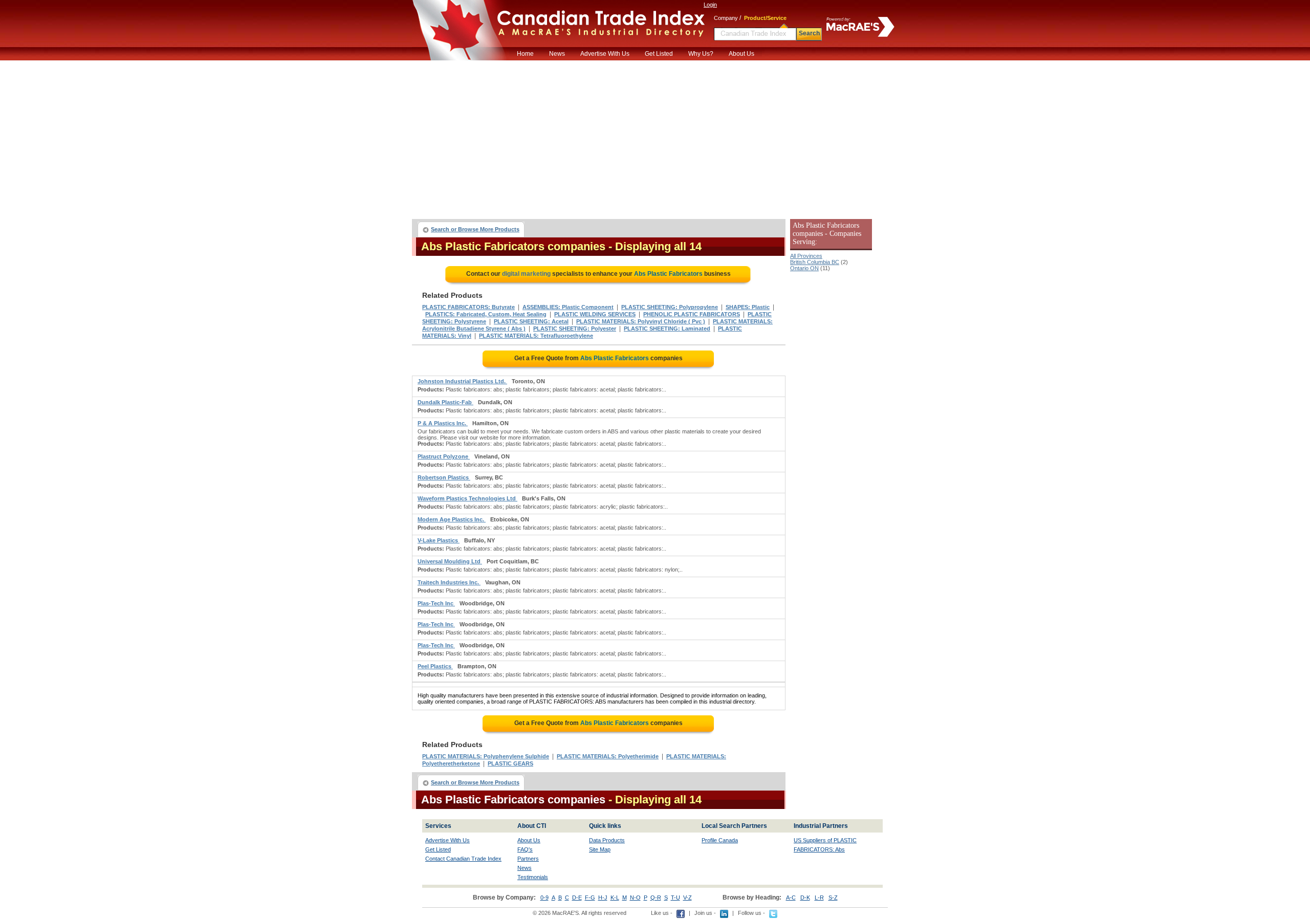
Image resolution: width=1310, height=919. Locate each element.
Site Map (599, 849)
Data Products (607, 840)
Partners (528, 859)
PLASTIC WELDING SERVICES (595, 314)
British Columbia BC (814, 262)
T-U (675, 897)
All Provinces (806, 256)
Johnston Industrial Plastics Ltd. (462, 381)
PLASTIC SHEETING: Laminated (667, 328)
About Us (741, 53)
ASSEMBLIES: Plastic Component (568, 307)
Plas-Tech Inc (436, 603)
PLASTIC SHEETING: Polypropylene (669, 307)
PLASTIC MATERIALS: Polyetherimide (608, 756)
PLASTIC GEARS (510, 763)
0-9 (544, 897)
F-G (590, 897)
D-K (805, 897)
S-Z (833, 897)
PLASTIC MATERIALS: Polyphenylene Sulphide (485, 756)
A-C (791, 897)
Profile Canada (720, 840)
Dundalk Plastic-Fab (445, 402)
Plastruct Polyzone (444, 456)
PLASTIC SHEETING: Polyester (574, 328)
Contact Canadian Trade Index (463, 859)
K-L (614, 897)
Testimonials (532, 877)
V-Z (687, 897)
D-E (577, 897)
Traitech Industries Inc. (449, 582)
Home (525, 53)
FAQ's (525, 849)
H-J (602, 897)
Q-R (655, 897)
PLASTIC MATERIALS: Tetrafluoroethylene (536, 336)
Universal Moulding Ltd (450, 561)
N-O (635, 897)
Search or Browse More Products (475, 229)
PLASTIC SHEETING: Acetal (531, 321)
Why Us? (700, 53)
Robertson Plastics (444, 477)
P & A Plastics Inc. (443, 423)
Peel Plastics (435, 666)
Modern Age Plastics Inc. (452, 519)
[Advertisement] (655, 137)
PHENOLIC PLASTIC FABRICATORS (691, 314)
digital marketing (526, 273)
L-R (819, 897)
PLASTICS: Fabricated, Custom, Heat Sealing (486, 314)
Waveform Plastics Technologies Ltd (467, 498)
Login (710, 5)
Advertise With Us (604, 53)
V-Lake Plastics (439, 540)
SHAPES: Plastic (748, 307)
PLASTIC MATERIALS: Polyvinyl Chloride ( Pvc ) (640, 321)
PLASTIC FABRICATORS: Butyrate (468, 307)
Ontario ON (804, 268)
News (557, 53)
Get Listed (659, 53)
